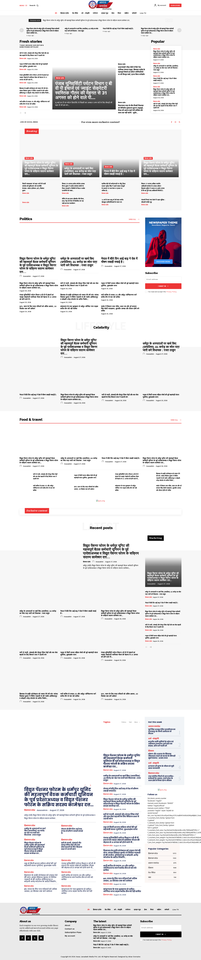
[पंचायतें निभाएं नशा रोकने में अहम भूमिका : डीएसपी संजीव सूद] (173, 202)
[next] (170, 20)
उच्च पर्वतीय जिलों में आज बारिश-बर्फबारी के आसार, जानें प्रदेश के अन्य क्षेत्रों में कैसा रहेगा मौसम (161, 778)
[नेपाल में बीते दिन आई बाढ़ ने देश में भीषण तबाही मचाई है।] (120, 154)
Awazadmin (27, 276)
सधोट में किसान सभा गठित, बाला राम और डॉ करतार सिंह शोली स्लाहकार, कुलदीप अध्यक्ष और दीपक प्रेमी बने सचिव (120, 308)
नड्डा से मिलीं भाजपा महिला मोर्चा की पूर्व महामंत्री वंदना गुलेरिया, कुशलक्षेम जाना (34, 65)
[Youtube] (41, 938)
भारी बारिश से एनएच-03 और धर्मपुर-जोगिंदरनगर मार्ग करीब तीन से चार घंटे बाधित (35, 102)
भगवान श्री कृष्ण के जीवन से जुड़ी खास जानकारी (161, 767)
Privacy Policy (171, 292)
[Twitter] (179, 122)
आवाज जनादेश (154, 726)
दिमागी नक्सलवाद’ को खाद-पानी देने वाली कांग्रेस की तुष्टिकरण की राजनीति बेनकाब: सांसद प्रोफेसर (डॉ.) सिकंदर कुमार (34, 187)
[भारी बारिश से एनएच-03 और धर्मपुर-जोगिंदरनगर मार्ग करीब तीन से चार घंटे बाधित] (25, 488)
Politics (124, 722)
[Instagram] (175, 122)
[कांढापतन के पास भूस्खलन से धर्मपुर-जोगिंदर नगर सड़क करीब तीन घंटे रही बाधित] (107, 488)
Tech (130, 722)
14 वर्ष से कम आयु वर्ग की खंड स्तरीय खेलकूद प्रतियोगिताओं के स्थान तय (112, 201)
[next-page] (179, 30)
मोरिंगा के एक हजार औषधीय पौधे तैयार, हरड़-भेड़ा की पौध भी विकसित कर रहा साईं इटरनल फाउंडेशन (73, 200)
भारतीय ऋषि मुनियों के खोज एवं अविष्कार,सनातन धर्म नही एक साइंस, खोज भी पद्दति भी (161, 743)
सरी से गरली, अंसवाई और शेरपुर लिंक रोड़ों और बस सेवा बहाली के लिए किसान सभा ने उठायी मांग (72, 20)
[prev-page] (22, 30)
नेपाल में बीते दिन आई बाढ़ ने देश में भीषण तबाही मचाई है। (118, 28)
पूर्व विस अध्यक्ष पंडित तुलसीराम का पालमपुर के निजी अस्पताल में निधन (161, 731)
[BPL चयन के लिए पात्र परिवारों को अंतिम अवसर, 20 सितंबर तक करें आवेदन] (66, 488)
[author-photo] (21, 276)
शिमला (151, 751)
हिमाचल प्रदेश (23, 58)
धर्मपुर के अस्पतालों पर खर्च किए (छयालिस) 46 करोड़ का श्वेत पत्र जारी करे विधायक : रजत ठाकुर (81, 29)
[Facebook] (171, 122)
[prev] (167, 20)
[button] (34, 5)
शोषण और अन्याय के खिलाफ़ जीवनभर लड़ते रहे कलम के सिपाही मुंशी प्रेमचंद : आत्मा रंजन (161, 756)
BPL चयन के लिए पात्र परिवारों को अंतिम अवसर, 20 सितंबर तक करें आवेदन (38, 307)
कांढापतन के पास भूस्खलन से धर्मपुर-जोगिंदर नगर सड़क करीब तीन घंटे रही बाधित (79, 307)
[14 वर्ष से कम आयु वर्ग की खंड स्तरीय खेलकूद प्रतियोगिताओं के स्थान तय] (133, 202)
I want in (162, 286)
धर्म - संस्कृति (153, 738)
